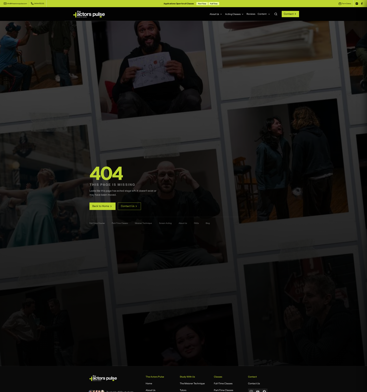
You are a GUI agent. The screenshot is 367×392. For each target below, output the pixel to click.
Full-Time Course (97, 223)
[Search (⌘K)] (276, 13)
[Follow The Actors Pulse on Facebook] (362, 3)
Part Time (202, 4)
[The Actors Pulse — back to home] (103, 379)
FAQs (196, 223)
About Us (183, 223)
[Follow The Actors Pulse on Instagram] (357, 3)
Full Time (213, 4)
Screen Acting (165, 223)
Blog (208, 223)
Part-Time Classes (120, 223)
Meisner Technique (143, 223)
